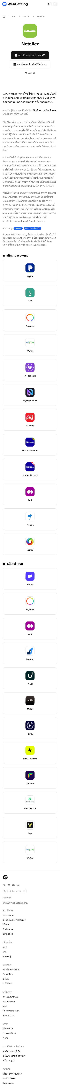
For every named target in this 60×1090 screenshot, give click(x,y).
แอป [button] (5, 947)
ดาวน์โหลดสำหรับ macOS (31, 55)
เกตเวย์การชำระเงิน (32, 228)
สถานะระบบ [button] (8, 1015)
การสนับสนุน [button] (9, 1001)
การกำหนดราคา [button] (10, 997)
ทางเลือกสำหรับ (13, 564)
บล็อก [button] (5, 1006)
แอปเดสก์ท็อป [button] (9, 915)
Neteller (40, 16)
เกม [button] (4, 951)
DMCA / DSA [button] (9, 1078)
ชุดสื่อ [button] (5, 1038)
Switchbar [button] (8, 929)
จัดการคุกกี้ (7, 898)
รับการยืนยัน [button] (8, 974)
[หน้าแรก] (15, 4)
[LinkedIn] (9, 885)
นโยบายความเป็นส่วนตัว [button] (14, 1056)
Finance (18, 228)
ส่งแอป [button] (6, 979)
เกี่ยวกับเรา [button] (8, 1028)
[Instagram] (18, 885)
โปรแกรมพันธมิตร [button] (11, 1010)
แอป (14, 16)
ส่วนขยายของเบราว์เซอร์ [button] (14, 920)
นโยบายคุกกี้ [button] (8, 1060)
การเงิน (26, 16)
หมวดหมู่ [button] (7, 956)
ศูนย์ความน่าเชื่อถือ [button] (11, 1051)
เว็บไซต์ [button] (31, 73)
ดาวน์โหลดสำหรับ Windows (32, 64)
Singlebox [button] (8, 934)
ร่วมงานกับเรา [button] (9, 1033)
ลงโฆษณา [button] (7, 983)
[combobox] (18, 891)
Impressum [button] (8, 1083)
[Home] (4, 16)
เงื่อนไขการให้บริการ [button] (12, 1074)
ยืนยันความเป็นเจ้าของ (44, 110)
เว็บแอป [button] (6, 924)
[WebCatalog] (5, 877)
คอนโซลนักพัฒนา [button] (11, 969)
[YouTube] (13, 885)
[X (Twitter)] (4, 885)
